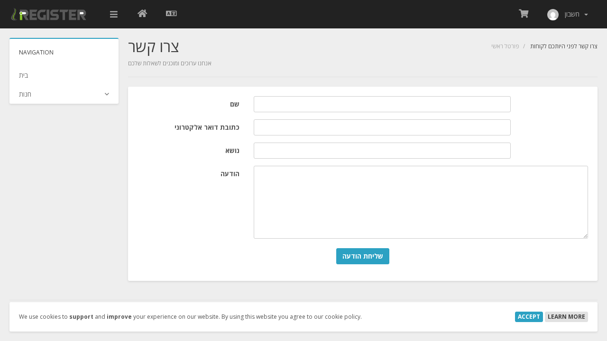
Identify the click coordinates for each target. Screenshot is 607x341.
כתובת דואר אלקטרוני (207, 127)
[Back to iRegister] (142, 14)
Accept (529, 317)
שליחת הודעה (362, 255)
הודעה (230, 173)
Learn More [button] (566, 317)
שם (234, 103)
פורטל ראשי (505, 46)
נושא (232, 150)
